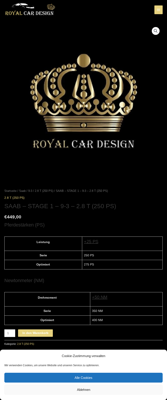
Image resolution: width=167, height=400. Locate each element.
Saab (22, 190)
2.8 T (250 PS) (44, 190)
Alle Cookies (83, 378)
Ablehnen (83, 389)
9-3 (30, 190)
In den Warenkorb (35, 333)
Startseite (10, 190)
